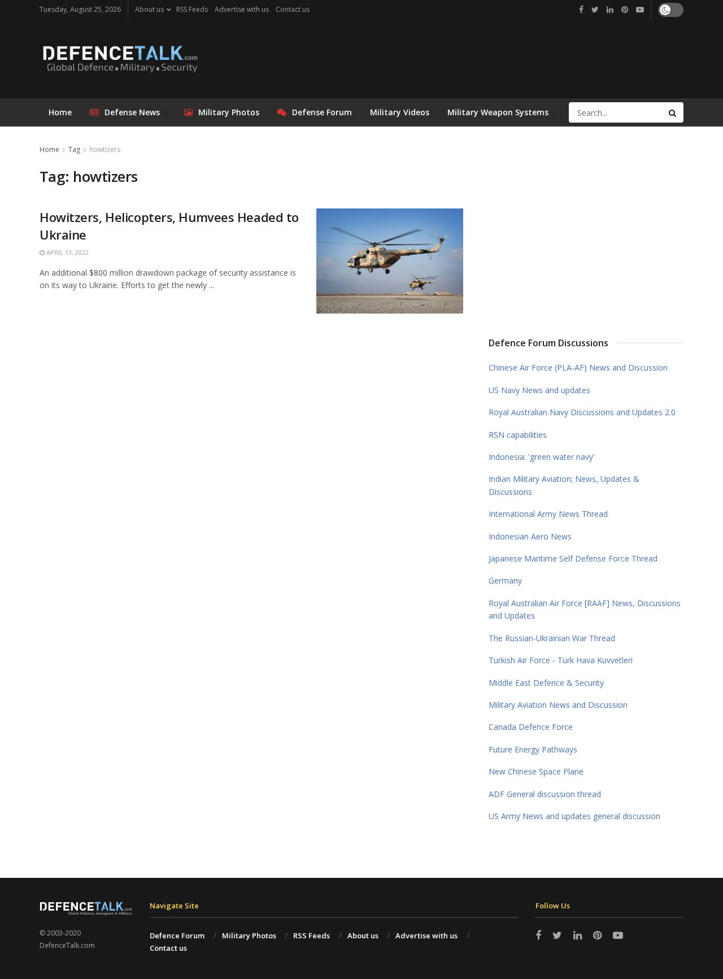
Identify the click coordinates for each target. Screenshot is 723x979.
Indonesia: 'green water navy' (542, 456)
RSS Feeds (192, 9)
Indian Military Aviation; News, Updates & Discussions (564, 485)
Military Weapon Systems (497, 112)
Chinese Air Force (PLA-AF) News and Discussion (578, 367)
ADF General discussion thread (545, 794)
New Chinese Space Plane (536, 771)
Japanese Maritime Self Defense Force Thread (573, 558)
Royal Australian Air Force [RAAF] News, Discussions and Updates (585, 609)
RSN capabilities (518, 434)
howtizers (104, 149)
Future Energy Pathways (533, 749)
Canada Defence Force (531, 726)
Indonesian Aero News (530, 536)
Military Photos (228, 112)
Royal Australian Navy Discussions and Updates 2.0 (582, 412)
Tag (74, 149)
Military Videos (399, 112)
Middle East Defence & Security (546, 682)
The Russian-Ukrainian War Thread (552, 638)
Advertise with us (242, 9)
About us (149, 9)
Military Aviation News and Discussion (558, 704)
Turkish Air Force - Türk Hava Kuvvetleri (561, 660)
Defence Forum (177, 935)
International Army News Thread (548, 513)
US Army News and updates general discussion (574, 816)
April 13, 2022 (67, 252)
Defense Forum (322, 112)
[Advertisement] (586, 228)
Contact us (293, 9)
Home (60, 112)
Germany (505, 580)
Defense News (132, 112)
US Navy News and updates (539, 390)
